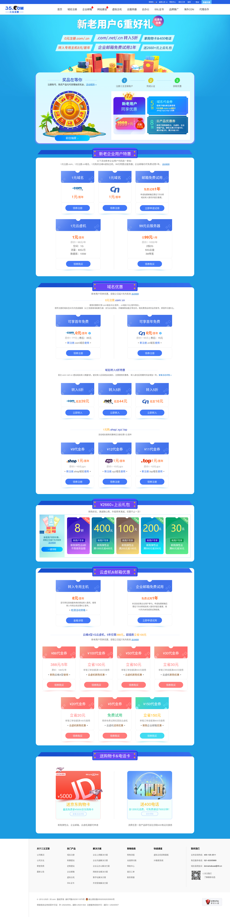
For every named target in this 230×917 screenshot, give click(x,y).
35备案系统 (158, 860)
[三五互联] (14, 9)
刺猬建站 (71, 860)
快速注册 (206, 2)
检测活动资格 (78, 610)
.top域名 (153, 471)
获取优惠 (177, 86)
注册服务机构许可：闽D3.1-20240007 (103, 904)
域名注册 (72, 9)
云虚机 (166, 674)
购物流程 (131, 854)
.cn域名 (151, 342)
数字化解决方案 (99, 877)
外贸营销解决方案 (100, 883)
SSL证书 (159, 9)
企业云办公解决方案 (101, 866)
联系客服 (131, 877)
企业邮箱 (87, 9)
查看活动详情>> (165, 375)
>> (91, 84)
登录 (197, 2)
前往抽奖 (72, 138)
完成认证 (151, 86)
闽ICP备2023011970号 (75, 899)
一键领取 (52, 549)
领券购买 (78, 264)
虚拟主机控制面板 (161, 854)
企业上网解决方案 (100, 854)
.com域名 (79, 342)
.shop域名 (78, 471)
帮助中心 (172, 2)
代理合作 (204, 9)
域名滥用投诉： (206, 866)
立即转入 (77, 412)
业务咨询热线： (203, 854)
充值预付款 (131, 860)
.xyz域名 (116, 471)
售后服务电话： (203, 860)
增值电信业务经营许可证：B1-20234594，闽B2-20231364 (61, 904)
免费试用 (114, 715)
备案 (189, 2)
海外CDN (189, 9)
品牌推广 (174, 9)
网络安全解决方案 (100, 871)
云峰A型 (59, 674)
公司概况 (40, 854)
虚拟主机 (117, 9)
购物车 (152, 2)
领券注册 (77, 208)
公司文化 (40, 860)
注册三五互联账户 (124, 86)
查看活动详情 (78, 813)
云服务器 (132, 9)
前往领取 (149, 813)
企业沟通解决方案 (100, 860)
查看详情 (78, 620)
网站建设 (102, 9)
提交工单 (181, 2)
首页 (59, 9)
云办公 (145, 9)
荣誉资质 (40, 866)
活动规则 (166, 164)
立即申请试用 (152, 208)
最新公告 (40, 871)
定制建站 (71, 866)
